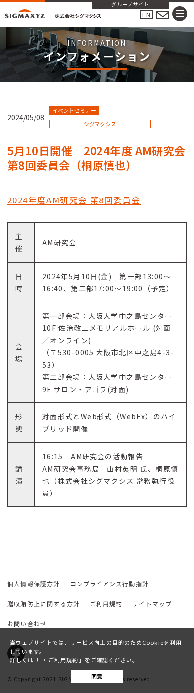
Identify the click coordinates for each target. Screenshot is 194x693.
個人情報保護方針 (33, 583)
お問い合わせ (27, 623)
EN (146, 14)
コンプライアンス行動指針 (109, 583)
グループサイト (130, 5)
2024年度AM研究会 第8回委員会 (74, 200)
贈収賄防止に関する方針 (43, 603)
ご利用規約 (63, 660)
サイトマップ (152, 603)
